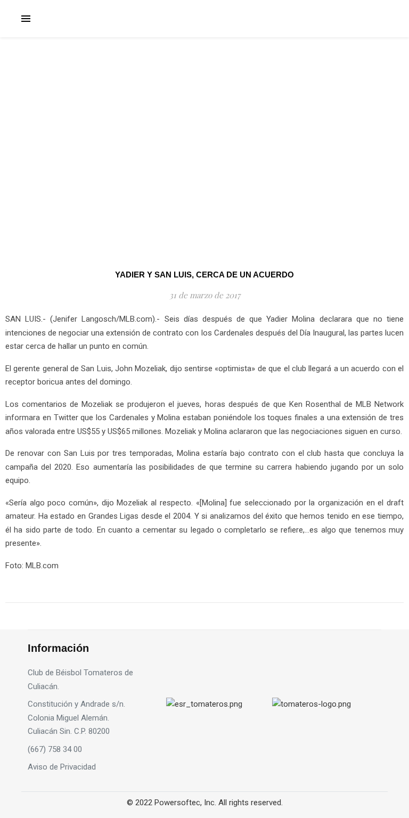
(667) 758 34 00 (55, 749)
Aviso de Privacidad (62, 767)
